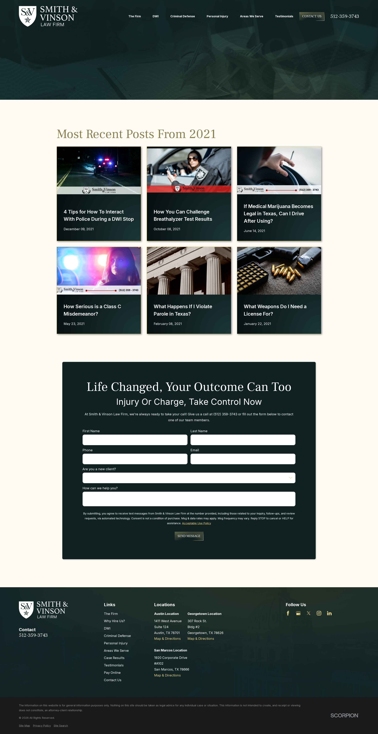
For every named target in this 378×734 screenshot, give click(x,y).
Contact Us (311, 16)
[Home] (48, 16)
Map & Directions (167, 638)
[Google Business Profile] (298, 613)
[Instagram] (319, 613)
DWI (107, 628)
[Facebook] (288, 613)
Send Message (189, 536)
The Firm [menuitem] (134, 16)
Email (194, 450)
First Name (91, 431)
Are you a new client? (99, 469)
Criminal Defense (117, 636)
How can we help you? (100, 488)
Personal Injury (116, 643)
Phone (88, 450)
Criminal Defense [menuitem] (182, 16)
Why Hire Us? (114, 621)
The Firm (111, 614)
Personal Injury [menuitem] (217, 16)
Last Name (198, 431)
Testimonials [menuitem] (284, 16)
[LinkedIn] (329, 613)
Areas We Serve (116, 650)
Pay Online (112, 673)
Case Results (114, 658)
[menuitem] (24, 725)
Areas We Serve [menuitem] (251, 16)
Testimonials (114, 665)
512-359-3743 (344, 16)
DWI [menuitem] (156, 16)
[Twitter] (308, 613)
